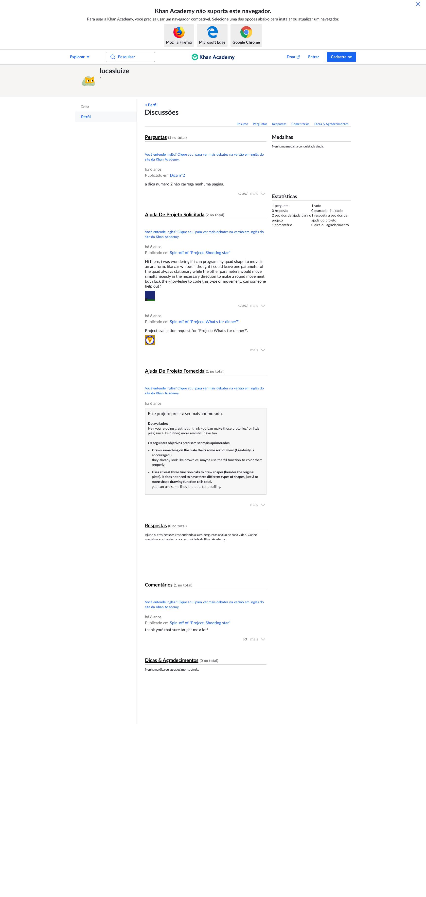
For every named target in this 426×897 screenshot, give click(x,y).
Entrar (313, 57)
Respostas (279, 124)
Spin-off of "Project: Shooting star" (200, 253)
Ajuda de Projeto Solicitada (174, 214)
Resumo (242, 124)
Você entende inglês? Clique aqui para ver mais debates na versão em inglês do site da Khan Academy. (204, 157)
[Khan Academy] (213, 57)
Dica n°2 (177, 175)
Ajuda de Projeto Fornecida (175, 371)
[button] (88, 80)
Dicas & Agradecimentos (331, 124)
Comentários (300, 124)
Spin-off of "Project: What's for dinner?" (204, 322)
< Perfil (151, 105)
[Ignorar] (418, 4)
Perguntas (260, 124)
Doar (291, 57)
